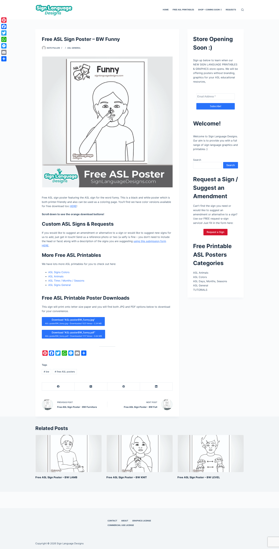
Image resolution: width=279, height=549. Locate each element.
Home (166, 9)
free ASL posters (65, 371)
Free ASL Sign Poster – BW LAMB (56, 477)
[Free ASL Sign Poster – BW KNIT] (139, 453)
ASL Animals (55, 276)
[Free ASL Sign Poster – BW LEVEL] (210, 453)
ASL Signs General (59, 285)
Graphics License (141, 520)
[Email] (4, 52)
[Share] (4, 59)
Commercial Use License (121, 525)
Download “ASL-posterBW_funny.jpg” (73, 321)
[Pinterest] (123, 386)
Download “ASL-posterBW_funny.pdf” (73, 334)
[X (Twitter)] (91, 386)
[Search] (242, 10)
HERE (73, 206)
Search (197, 159)
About (124, 520)
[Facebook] (58, 386)
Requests (231, 9)
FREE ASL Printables (183, 9)
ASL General (74, 48)
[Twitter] (4, 33)
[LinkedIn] (156, 386)
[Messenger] (4, 46)
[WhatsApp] (4, 39)
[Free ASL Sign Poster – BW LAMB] (68, 453)
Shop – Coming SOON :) (210, 9)
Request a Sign (215, 232)
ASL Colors (200, 277)
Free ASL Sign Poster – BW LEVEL (198, 477)
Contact (112, 520)
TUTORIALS (200, 289)
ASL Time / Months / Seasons (66, 280)
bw (46, 371)
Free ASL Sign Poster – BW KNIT (126, 477)
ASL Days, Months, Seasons (210, 281)
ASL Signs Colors (58, 272)
